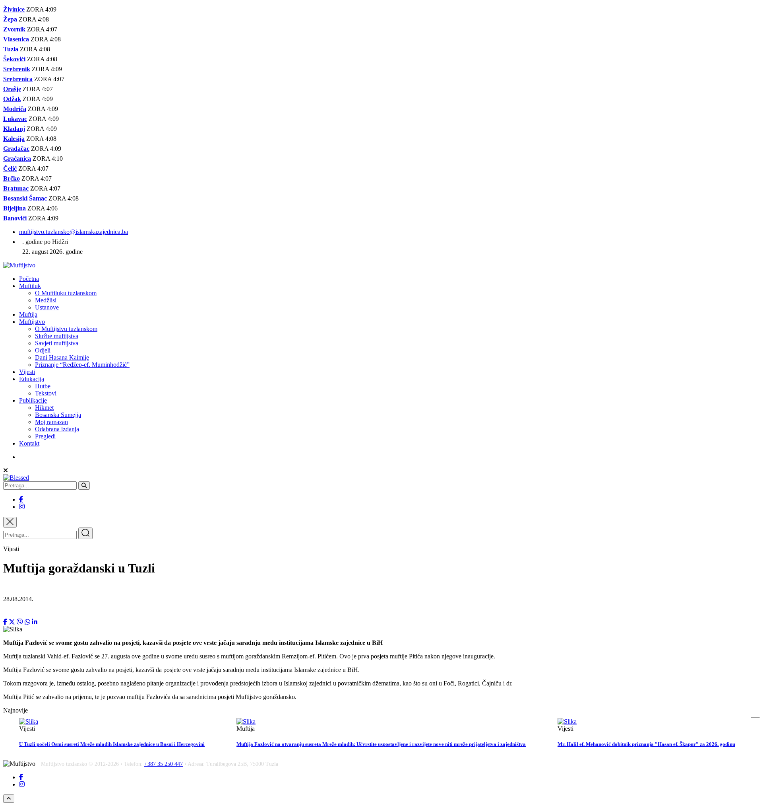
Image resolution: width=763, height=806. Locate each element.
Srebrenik (16, 69)
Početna (29, 278)
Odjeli (42, 350)
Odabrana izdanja (57, 429)
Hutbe (42, 386)
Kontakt (29, 443)
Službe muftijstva (56, 336)
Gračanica (17, 158)
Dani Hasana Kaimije (62, 357)
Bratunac (16, 188)
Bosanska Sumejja (58, 414)
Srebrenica (18, 79)
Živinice (14, 9)
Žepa (10, 19)
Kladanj (14, 128)
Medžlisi (45, 300)
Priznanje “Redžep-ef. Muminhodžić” (82, 364)
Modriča (14, 108)
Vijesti (27, 371)
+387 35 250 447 (163, 764)
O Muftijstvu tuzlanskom (66, 328)
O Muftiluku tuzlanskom (66, 293)
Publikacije (33, 400)
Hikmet (44, 407)
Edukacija (31, 379)
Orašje (12, 89)
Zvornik (14, 29)
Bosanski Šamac (25, 198)
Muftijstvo (32, 321)
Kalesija (14, 138)
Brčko (11, 178)
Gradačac (16, 148)
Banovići (15, 218)
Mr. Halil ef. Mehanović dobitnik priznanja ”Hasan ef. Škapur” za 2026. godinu (646, 744)
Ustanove (47, 307)
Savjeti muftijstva (56, 343)
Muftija (28, 314)
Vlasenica (16, 39)
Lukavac (15, 118)
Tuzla (10, 49)
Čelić (10, 168)
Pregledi (45, 436)
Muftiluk (30, 285)
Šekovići (14, 59)
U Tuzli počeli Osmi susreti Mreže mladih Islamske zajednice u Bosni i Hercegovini (112, 744)
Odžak (12, 98)
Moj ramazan (51, 422)
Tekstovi (45, 393)
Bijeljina (14, 208)
